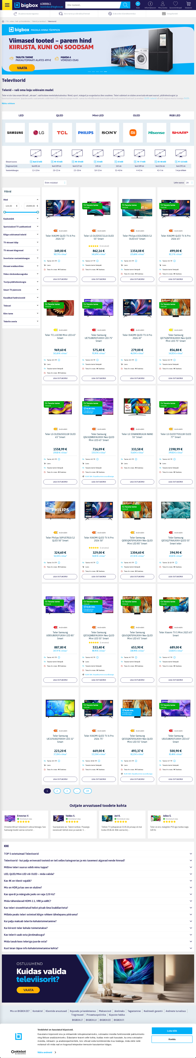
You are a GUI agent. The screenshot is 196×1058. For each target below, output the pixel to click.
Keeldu (172, 1039)
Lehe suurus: (179, 183)
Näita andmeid (45, 1052)
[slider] (4, 212)
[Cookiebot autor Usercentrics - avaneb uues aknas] (18, 1052)
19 (87, 791)
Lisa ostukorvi (60, 279)
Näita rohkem (8, 103)
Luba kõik (172, 1031)
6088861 (45, 3)
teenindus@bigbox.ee (51, 6)
